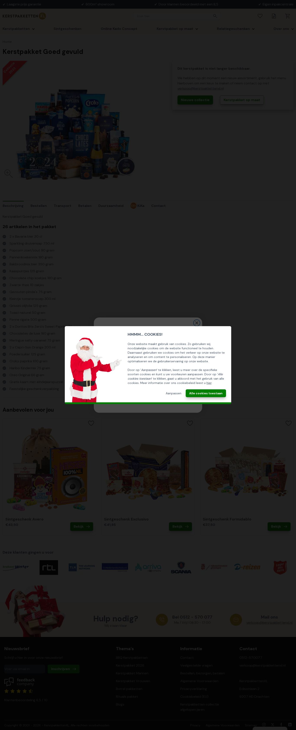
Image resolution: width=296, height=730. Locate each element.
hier (209, 383)
